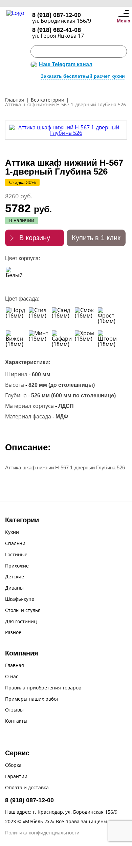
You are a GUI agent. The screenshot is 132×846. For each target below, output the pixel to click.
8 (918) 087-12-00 (56, 15)
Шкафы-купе (19, 599)
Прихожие (17, 566)
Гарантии (16, 776)
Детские (14, 577)
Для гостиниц (21, 622)
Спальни (15, 543)
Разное (13, 632)
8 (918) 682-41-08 (56, 30)
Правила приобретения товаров (43, 688)
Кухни (12, 532)
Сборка (13, 765)
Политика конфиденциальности (42, 833)
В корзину (34, 237)
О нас (11, 677)
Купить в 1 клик (96, 237)
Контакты (16, 721)
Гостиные (16, 555)
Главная (14, 665)
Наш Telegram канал (65, 64)
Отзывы (14, 710)
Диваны (14, 588)
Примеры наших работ (32, 699)
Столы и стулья (23, 610)
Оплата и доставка (27, 788)
